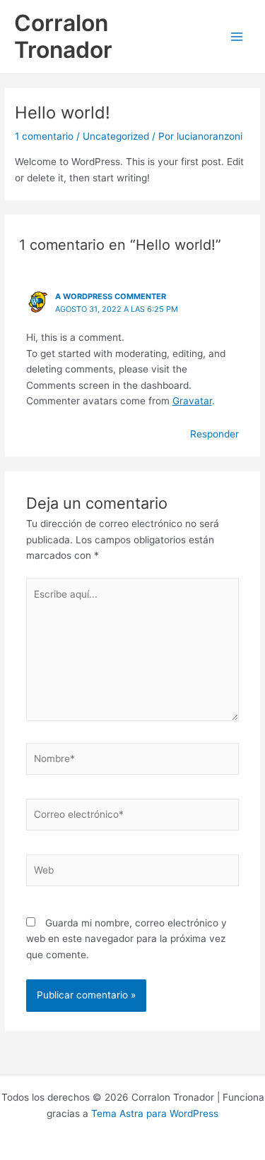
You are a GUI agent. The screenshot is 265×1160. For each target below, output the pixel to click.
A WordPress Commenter (110, 296)
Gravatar (192, 400)
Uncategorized (116, 136)
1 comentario (44, 136)
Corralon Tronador (63, 36)
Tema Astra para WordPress (154, 1113)
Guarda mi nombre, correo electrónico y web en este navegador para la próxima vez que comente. (126, 938)
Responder (214, 434)
